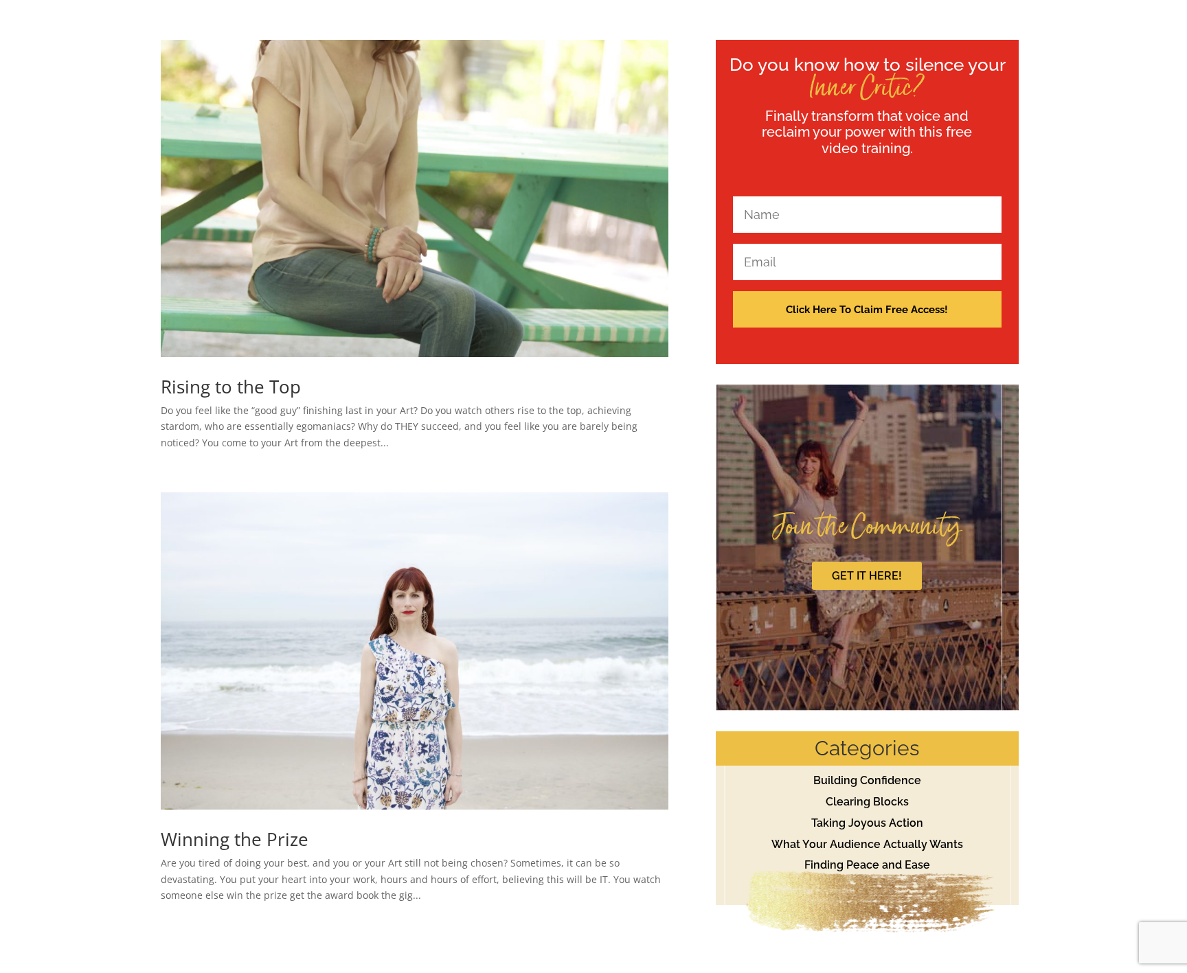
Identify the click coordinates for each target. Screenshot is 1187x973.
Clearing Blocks (867, 801)
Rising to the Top (231, 386)
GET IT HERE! (867, 575)
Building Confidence (867, 780)
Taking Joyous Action (867, 822)
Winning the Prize (234, 839)
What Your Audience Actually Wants (867, 844)
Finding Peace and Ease (867, 864)
